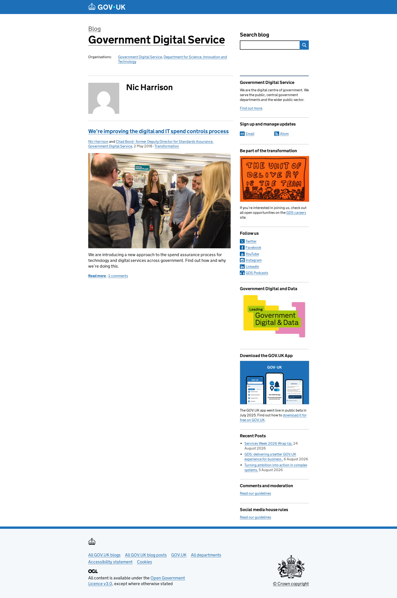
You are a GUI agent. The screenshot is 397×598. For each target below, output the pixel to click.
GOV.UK (179, 555)
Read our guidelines (255, 493)
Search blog (254, 34)
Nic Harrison (98, 141)
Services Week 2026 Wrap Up (268, 443)
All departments (206, 555)
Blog (94, 28)
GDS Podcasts (257, 273)
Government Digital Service (156, 39)
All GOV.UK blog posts (146, 555)
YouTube (252, 254)
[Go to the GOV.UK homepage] (106, 7)
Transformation (167, 146)
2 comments (118, 276)
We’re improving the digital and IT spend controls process (158, 131)
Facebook (253, 247)
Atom (284, 134)
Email (250, 134)
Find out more (251, 108)
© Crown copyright (291, 583)
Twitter (251, 241)
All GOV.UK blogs (104, 555)
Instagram (254, 260)
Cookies (144, 561)
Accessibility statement (110, 561)
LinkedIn (252, 266)
